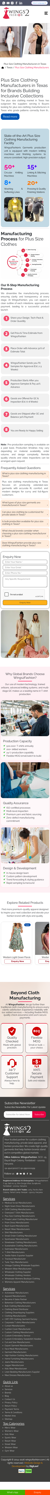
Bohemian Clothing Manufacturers (20, 1303)
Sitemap (8, 1419)
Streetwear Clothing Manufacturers (21, 1242)
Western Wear (11, 1447)
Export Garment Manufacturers (19, 1345)
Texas (9, 67)
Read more (10, 116)
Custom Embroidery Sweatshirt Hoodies (23, 1339)
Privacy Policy (11, 1402)
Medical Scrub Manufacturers (18, 1203)
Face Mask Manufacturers (16, 1349)
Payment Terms (12, 1409)
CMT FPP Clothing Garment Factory (21, 1319)
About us (9, 1386)
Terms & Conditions (13, 1412)
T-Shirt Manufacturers (15, 1252)
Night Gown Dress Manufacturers (20, 1206)
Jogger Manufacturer (14, 1365)
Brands (8, 1393)
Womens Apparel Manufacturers (19, 1282)
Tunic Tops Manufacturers (16, 1262)
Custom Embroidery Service (17, 1336)
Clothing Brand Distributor (16, 1309)
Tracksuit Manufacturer (15, 1259)
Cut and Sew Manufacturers (17, 1342)
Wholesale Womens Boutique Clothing (22, 1279)
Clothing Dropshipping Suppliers (19, 1312)
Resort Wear (10, 1441)
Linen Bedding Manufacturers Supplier (22, 1372)
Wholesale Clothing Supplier (18, 1272)
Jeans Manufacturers (14, 1362)
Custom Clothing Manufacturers (19, 1332)
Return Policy (11, 1406)
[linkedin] (20, 3)
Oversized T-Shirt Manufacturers (19, 1213)
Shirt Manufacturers (14, 1232)
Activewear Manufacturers (16, 1293)
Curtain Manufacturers (15, 1326)
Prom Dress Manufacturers (17, 1222)
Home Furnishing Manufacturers (19, 1359)
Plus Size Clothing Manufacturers (20, 1216)
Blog (7, 1396)
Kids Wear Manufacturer (16, 1369)
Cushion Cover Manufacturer (18, 1329)
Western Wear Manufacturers (18, 1269)
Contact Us (10, 1399)
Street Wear (10, 1444)
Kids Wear (9, 1434)
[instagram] (12, 3)
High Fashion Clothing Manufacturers (21, 1355)
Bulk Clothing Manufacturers (18, 1306)
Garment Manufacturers (15, 1352)
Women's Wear (12, 1431)
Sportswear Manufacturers (17, 1239)
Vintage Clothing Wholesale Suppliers (22, 1265)
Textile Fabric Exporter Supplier (19, 1255)
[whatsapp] (3, 3)
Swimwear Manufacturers (16, 1249)
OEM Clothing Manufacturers (18, 1209)
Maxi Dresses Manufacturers (17, 1375)
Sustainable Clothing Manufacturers (21, 1246)
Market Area (10, 1416)
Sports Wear (10, 1437)
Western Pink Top (16, 957)
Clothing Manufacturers (15, 1316)
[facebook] (16, 3)
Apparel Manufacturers (15, 1296)
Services (8, 1389)
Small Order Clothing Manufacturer (21, 1236)
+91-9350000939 (27, 1168)
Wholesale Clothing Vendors (18, 1275)
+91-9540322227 (11, 1168)
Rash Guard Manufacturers (17, 1226)
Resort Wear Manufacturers (17, 1229)
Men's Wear (10, 1428)
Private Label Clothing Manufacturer (21, 1219)
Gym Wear (9, 1451)
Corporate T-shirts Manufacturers (20, 1322)
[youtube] (7, 3)
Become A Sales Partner (16, 1299)
